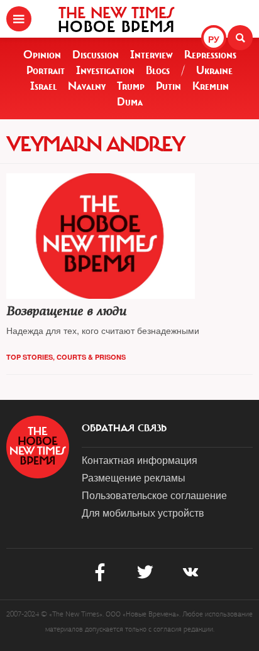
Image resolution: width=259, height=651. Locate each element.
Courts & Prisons (91, 357)
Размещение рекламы (133, 477)
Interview (151, 55)
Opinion (42, 55)
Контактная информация (139, 460)
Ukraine (214, 70)
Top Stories (29, 357)
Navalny (87, 86)
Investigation (105, 70)
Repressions (210, 55)
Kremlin (210, 86)
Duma (130, 102)
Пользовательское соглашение (154, 495)
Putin (168, 86)
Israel (43, 86)
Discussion (95, 55)
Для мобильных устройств (143, 512)
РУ (213, 39)
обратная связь (124, 428)
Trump (131, 86)
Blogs (158, 70)
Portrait (45, 70)
